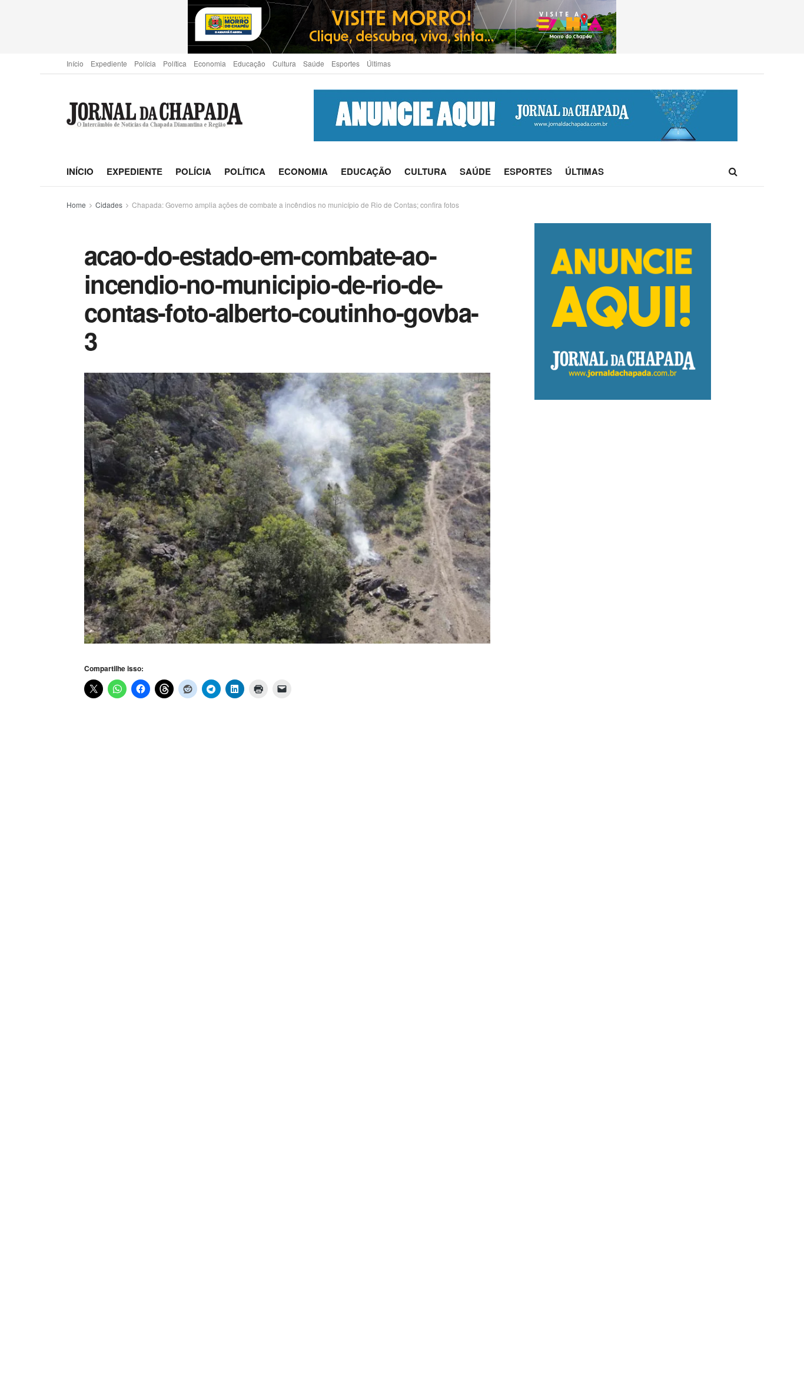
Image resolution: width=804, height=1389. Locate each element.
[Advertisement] (635, 894)
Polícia (145, 63)
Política (175, 63)
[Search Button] (733, 171)
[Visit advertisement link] (402, 27)
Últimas (379, 63)
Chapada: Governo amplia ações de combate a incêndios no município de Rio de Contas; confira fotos (295, 205)
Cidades (108, 205)
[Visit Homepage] (154, 115)
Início (75, 63)
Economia (210, 63)
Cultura (284, 63)
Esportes (345, 63)
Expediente (109, 63)
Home (76, 205)
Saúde (313, 63)
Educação (249, 63)
